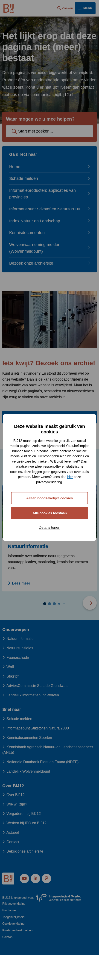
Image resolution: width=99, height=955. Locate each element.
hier (70, 477)
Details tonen (49, 527)
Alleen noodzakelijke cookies (49, 498)
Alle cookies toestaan (49, 513)
